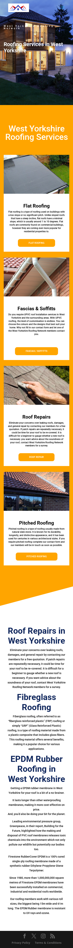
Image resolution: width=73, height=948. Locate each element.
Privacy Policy (21, 942)
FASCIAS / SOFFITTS (36, 351)
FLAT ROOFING (36, 243)
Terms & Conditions (48, 942)
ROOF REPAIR (36, 457)
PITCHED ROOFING (36, 556)
